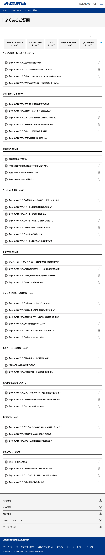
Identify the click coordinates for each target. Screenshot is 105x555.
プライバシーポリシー (75, 547)
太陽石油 (15, 3)
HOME (5, 10)
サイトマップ (8, 547)
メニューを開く (101, 4)
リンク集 (90, 547)
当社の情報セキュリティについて (50, 547)
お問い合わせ (16, 10)
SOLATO (87, 4)
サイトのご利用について (25, 547)
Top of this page (102, 546)
